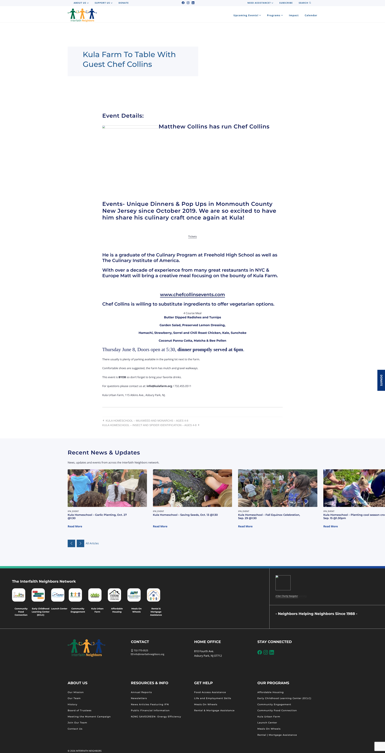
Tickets (192, 236)
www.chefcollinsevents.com (192, 294)
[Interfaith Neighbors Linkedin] (193, 3)
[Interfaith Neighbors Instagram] (188, 3)
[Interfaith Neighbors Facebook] (183, 3)
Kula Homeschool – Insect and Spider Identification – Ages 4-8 (149, 425)
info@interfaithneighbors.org (149, 654)
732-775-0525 (140, 650)
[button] (71, 543)
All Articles (92, 543)
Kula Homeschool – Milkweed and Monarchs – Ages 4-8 (146, 420)
